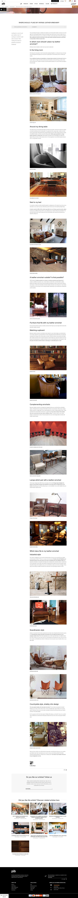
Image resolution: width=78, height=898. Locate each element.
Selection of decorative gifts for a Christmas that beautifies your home (39, 836)
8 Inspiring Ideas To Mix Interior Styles (20, 835)
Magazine (6, 6)
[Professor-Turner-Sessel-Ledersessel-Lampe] (48, 504)
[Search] (2, 1)
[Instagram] (66, 769)
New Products (54, 3)
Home (3, 6)
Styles (36, 3)
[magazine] (21, 3)
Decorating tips (12, 6)
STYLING (62, 1)
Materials (41, 3)
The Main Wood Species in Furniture (20, 854)
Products (26, 3)
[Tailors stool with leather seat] (48, 583)
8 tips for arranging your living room (57, 835)
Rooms (31, 3)
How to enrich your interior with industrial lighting (20, 817)
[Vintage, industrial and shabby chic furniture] (4, 3)
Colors (47, 3)
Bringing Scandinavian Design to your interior (57, 817)
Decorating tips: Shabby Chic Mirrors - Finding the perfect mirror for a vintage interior (39, 817)
